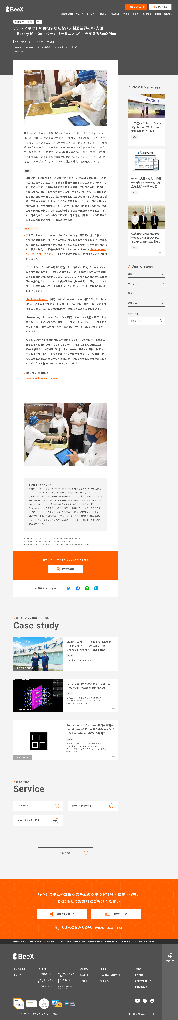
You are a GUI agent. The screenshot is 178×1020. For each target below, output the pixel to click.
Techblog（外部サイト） (111, 975)
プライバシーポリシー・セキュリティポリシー (32, 1014)
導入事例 (115, 14)
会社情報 (168, 14)
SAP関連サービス (45, 974)
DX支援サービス (45, 986)
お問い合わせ (162, 7)
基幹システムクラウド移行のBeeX (27, 941)
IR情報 (158, 14)
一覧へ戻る (65, 852)
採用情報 (104, 981)
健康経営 (56, 1014)
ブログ (103, 969)
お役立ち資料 (68, 569)
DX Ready (30, 47)
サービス (42, 969)
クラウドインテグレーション (45, 981)
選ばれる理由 (67, 14)
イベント (126, 14)
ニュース (80, 14)
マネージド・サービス (69, 47)
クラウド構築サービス (47, 47)
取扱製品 (84, 969)
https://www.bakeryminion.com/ (42, 378)
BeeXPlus (18, 47)
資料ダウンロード (137, 7)
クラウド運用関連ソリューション (65, 987)
